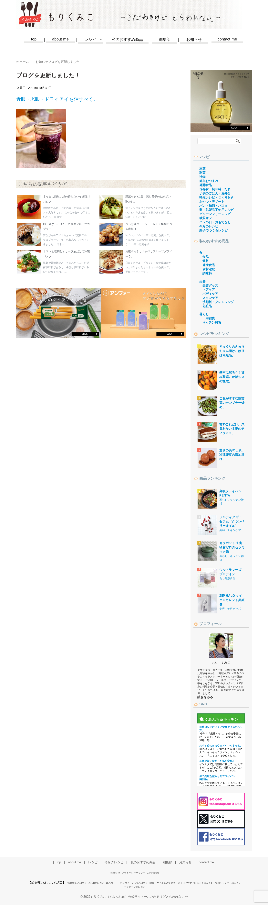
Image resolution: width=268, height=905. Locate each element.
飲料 (205, 261)
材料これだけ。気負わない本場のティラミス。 (231, 429)
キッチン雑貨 (211, 322)
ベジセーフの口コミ (134, 887)
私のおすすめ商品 (127, 39)
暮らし (204, 314)
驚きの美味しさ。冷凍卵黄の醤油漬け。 (231, 455)
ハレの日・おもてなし (215, 222)
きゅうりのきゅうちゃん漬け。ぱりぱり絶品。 (231, 351)
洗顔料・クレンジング (218, 302)
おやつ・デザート (211, 201)
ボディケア (210, 293)
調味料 (207, 273)
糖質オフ (205, 218)
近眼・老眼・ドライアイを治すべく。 (57, 99)
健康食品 (208, 265)
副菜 (202, 172)
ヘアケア (208, 289)
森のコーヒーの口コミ (117, 883)
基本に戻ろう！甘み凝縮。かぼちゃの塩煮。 (231, 377)
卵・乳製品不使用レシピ (216, 209)
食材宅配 (208, 269)
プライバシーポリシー (133, 872)
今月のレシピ (208, 226)
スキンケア (210, 297)
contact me (227, 39)
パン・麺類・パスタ (213, 205)
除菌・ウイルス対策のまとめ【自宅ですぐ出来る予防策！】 (181, 883)
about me (60, 39)
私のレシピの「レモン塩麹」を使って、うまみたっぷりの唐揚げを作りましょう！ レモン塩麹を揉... (148, 240)
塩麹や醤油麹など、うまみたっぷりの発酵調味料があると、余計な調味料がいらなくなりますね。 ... (66, 267)
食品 (205, 256)
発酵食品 (205, 185)
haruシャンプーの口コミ (228, 883)
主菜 (202, 168)
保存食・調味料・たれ (215, 189)
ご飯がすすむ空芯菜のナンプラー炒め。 (231, 403)
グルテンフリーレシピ (215, 214)
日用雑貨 (208, 318)
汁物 (202, 176)
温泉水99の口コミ (77, 883)
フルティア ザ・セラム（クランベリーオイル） (231, 521)
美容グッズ (210, 285)
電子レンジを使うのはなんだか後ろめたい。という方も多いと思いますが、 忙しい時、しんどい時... (148, 212)
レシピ (204, 157)
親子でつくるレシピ (213, 230)
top (33, 39)
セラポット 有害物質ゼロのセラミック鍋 (231, 547)
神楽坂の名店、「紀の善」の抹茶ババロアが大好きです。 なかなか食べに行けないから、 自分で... (66, 212)
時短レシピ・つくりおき (216, 197)
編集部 (164, 39)
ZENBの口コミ (96, 883)
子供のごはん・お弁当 (215, 193)
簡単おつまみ (208, 181)
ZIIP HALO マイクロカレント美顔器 (231, 600)
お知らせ (194, 39)
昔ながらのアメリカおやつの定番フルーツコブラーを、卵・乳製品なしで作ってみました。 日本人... (66, 240)
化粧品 (207, 306)
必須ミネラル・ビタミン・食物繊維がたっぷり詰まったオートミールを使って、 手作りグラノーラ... (148, 267)
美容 (202, 281)
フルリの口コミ (139, 883)
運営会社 (115, 872)
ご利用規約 (153, 872)
